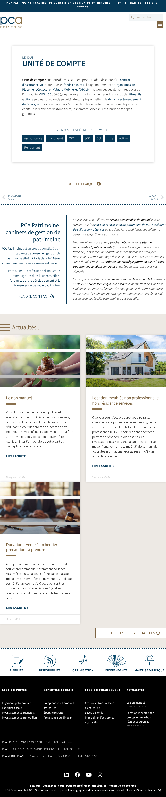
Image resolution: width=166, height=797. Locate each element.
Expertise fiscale (12, 708)
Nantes (30, 263)
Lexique (35, 785)
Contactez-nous (53, 785)
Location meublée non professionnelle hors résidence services (125, 400)
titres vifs (135, 94)
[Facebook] (77, 774)
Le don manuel (19, 398)
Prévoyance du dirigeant (58, 717)
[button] (160, 24)
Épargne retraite (53, 713)
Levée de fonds (94, 713)
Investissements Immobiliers (19, 717)
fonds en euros (74, 85)
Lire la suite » (17, 456)
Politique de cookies (122, 785)
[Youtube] (89, 774)
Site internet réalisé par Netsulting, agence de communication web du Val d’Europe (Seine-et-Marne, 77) (98, 790)
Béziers (55, 263)
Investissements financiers (18, 713)
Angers (41, 263)
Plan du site (74, 785)
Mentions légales (95, 785)
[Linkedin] (66, 774)
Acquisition (92, 722)
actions (28, 99)
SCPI (43, 94)
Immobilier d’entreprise (99, 717)
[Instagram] (100, 774)
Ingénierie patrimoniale (16, 703)
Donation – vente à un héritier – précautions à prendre (33, 547)
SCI (50, 94)
